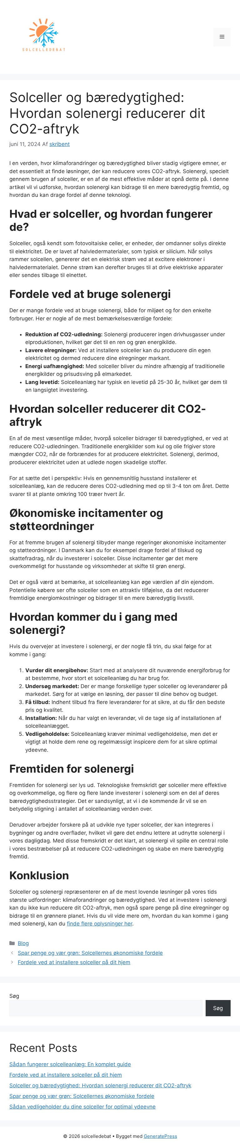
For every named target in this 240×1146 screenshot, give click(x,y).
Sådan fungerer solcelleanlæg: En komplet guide (70, 1064)
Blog (23, 943)
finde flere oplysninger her (99, 923)
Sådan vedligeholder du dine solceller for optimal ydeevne (82, 1107)
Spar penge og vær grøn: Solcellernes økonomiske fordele (90, 953)
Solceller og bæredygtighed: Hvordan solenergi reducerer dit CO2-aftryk (100, 1085)
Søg (14, 996)
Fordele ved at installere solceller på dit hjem (74, 962)
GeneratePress (160, 1136)
